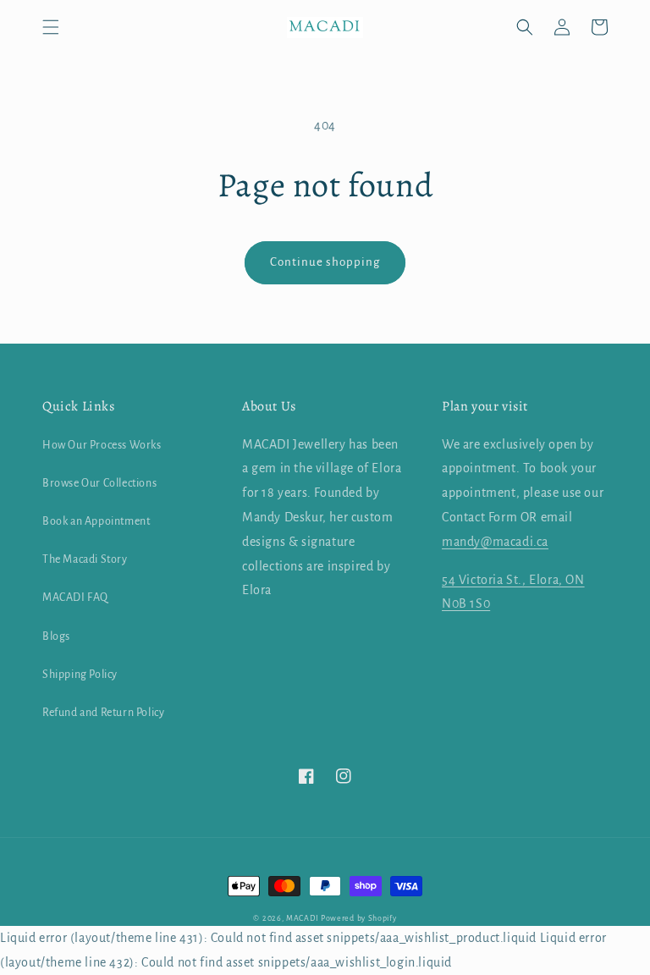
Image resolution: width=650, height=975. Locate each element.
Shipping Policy (80, 674)
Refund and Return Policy (103, 713)
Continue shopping (325, 262)
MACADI (302, 918)
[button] (50, 27)
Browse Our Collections (99, 483)
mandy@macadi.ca (495, 541)
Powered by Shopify (359, 918)
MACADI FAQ (75, 597)
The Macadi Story (85, 559)
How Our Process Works (102, 445)
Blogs (56, 636)
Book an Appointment (96, 521)
